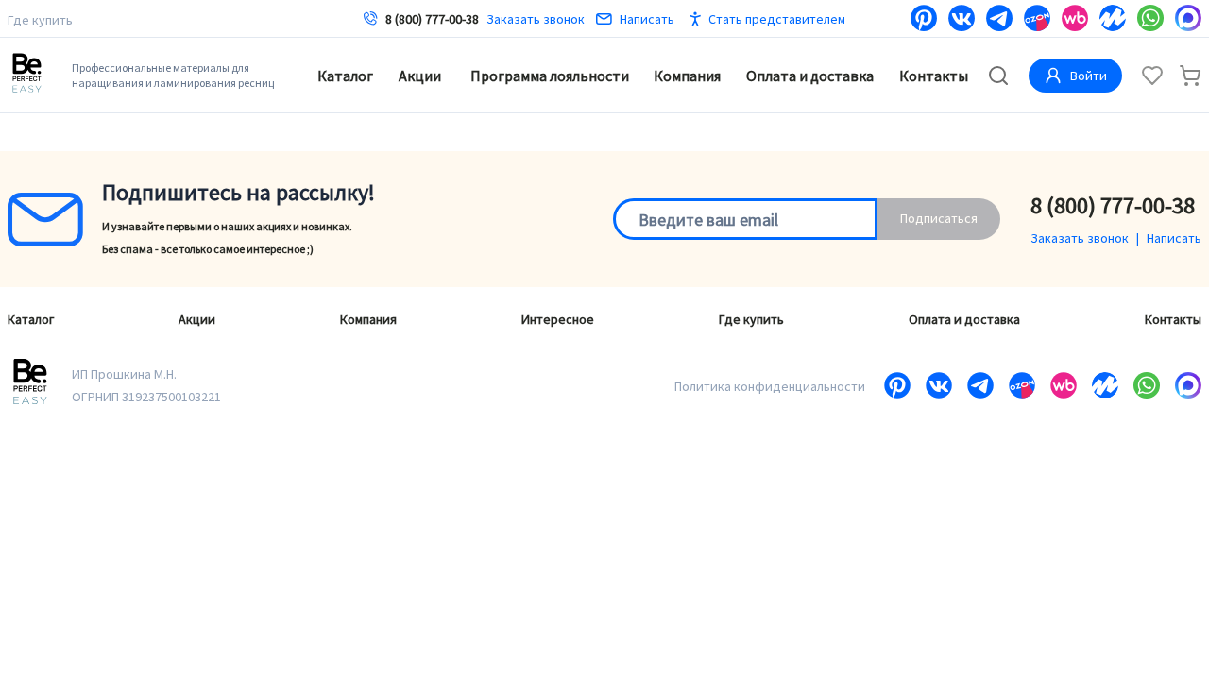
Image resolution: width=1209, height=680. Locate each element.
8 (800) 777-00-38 (432, 18)
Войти (1088, 75)
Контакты (933, 75)
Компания (687, 75)
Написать (647, 18)
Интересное (557, 319)
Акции (420, 75)
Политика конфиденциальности (769, 386)
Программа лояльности (549, 75)
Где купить (40, 19)
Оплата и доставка (810, 75)
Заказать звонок (535, 18)
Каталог (345, 75)
